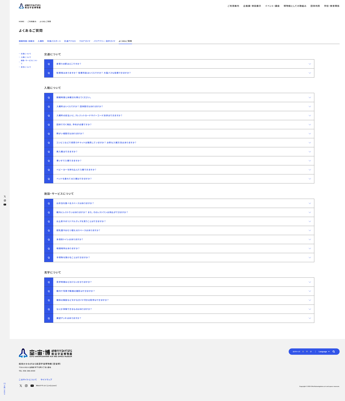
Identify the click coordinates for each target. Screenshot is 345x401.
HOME (21, 22)
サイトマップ (46, 379)
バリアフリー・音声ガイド (104, 41)
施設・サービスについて (29, 62)
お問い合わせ (4, 390)
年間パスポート (54, 41)
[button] (179, 63)
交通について (26, 54)
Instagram (5, 200)
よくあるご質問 (125, 41)
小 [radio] (311, 352)
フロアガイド (84, 41)
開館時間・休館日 (26, 41)
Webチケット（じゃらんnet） (46, 386)
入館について (26, 57)
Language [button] (323, 352)
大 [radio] (303, 352)
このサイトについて (28, 379)
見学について (26, 67)
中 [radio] (307, 352)
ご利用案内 (32, 22)
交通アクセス (70, 41)
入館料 (41, 41)
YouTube (5, 204)
